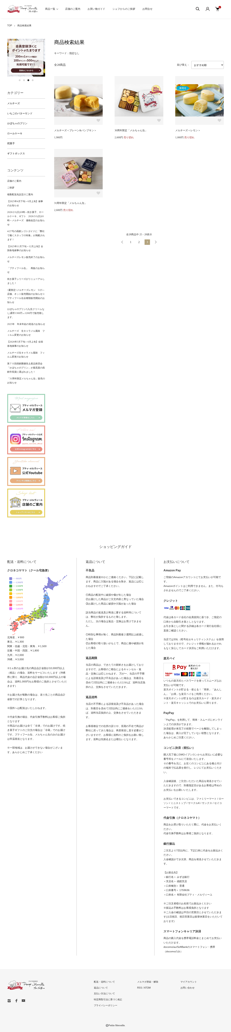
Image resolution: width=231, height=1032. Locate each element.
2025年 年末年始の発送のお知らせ (26, 324)
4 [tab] (33, 80)
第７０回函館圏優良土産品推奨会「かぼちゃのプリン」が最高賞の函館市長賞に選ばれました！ (26, 367)
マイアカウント (188, 981)
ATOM (147, 987)
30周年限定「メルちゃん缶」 (131, 130)
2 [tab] (24, 80)
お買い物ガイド (96, 9)
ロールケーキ (14, 133)
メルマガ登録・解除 (147, 981)
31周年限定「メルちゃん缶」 (70, 203)
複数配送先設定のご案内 (20, 194)
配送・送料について (104, 981)
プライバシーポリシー (105, 1005)
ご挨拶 (10, 187)
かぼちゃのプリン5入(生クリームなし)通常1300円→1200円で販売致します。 (25, 313)
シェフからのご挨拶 (123, 9)
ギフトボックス (16, 153)
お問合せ (147, 9)
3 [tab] (28, 80)
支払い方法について (104, 993)
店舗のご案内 (72, 9)
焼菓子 (11, 143)
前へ (122, 242)
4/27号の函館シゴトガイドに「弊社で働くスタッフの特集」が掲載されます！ (26, 235)
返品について (101, 987)
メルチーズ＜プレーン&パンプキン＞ (75, 130)
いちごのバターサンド (19, 113)
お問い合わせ (187, 987)
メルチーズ (13, 103)
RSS (139, 987)
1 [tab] (20, 80)
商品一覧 (50, 9)
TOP (9, 25)
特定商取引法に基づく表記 (108, 999)
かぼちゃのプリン (17, 123)
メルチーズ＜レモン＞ (188, 130)
